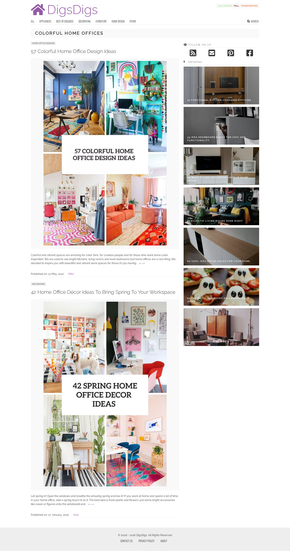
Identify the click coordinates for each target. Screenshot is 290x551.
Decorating (85, 21)
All (32, 21)
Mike (71, 274)
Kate (76, 514)
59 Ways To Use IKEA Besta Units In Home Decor (217, 179)
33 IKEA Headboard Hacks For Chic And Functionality (216, 139)
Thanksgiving (249, 6)
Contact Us (126, 541)
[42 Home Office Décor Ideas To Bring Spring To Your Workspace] (105, 485)
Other (133, 21)
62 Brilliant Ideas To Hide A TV (210, 341)
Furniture (101, 21)
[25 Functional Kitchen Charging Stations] (221, 85)
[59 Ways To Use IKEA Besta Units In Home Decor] (221, 166)
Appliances (45, 21)
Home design (118, 21)
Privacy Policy (146, 541)
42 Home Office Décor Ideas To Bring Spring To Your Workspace (103, 292)
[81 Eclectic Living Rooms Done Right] (221, 206)
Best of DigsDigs (64, 21)
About (163, 541)
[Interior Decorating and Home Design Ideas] (64, 17)
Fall (236, 6)
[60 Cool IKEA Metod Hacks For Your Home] (221, 246)
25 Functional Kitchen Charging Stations (219, 100)
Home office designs (43, 43)
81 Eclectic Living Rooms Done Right (215, 221)
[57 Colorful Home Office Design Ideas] (105, 244)
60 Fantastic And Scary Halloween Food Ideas (218, 300)
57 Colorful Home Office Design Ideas (73, 51)
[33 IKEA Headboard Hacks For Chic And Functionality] (221, 126)
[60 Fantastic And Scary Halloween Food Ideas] (221, 287)
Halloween (225, 6)
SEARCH (255, 21)
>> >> (142, 263)
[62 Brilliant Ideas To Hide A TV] (221, 327)
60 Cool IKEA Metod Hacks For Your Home (218, 261)
